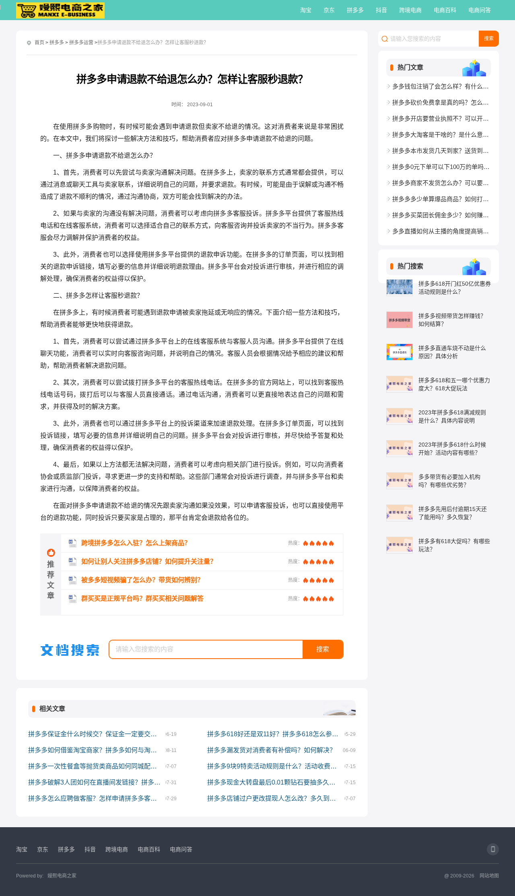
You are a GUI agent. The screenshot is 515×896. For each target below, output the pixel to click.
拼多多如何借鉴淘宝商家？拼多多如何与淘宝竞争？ (97, 750)
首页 (39, 42)
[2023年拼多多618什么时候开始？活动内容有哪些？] (399, 448)
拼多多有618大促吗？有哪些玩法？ (454, 545)
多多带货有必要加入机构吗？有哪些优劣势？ (449, 481)
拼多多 (355, 10)
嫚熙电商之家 (61, 876)
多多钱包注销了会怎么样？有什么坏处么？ (441, 86)
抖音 (381, 10)
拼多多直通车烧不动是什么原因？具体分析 (452, 352)
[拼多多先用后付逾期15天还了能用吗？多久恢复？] (399, 513)
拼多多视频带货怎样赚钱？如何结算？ (452, 320)
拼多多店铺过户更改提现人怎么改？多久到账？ (274, 798)
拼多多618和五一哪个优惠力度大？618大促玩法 (454, 384)
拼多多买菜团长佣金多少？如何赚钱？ (441, 215)
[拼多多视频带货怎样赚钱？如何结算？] (399, 319)
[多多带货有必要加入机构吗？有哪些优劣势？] (399, 480)
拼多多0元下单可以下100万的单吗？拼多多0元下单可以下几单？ (441, 166)
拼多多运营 (81, 42)
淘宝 (305, 10)
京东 (329, 10)
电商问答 (479, 10)
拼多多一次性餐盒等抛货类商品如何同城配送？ (95, 766)
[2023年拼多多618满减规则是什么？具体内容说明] (399, 416)
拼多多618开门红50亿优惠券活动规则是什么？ (454, 287)
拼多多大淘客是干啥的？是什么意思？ (441, 134)
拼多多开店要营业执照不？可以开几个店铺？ (441, 118)
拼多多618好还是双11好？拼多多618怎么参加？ (276, 734)
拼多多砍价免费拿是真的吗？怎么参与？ (441, 102)
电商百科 (445, 10)
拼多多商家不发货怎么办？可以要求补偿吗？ (441, 182)
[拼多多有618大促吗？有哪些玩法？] (399, 545)
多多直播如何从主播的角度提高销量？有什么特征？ (441, 231)
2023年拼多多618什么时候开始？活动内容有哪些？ (452, 448)
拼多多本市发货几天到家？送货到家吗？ (441, 150)
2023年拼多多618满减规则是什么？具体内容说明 (452, 416)
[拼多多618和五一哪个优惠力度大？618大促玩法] (399, 384)
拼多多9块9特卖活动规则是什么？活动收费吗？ (275, 766)
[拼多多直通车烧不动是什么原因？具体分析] (399, 352)
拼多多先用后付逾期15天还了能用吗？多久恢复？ (452, 513)
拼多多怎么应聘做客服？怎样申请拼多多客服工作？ (97, 798)
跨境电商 (410, 10)
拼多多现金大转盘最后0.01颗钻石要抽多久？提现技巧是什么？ (276, 782)
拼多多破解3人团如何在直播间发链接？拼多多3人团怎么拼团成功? (97, 782)
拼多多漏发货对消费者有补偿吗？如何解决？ (271, 750)
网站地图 (489, 876)
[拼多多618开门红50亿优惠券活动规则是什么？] (399, 287)
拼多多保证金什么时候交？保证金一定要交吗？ (95, 734)
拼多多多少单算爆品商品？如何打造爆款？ (441, 199)
